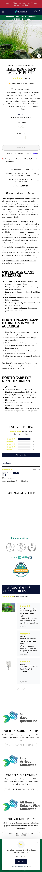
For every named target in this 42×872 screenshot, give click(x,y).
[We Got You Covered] (21, 761)
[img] (7, 469)
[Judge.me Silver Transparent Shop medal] (10, 547)
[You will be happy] (21, 805)
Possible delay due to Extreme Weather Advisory (21, 174)
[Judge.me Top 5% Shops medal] (31, 547)
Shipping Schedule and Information (21, 181)
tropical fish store (23, 247)
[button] (17, 78)
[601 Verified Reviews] (21, 578)
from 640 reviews (21, 596)
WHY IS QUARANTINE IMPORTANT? (21, 745)
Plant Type (21, 122)
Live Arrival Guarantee (21, 169)
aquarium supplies (16, 263)
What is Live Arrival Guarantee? (21, 789)
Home (10, 65)
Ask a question (21, 186)
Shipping (13, 117)
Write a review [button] (21, 455)
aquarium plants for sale (27, 250)
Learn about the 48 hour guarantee (21, 834)
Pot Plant (21, 127)
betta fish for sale (12, 260)
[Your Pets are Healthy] (21, 717)
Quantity (21, 134)
